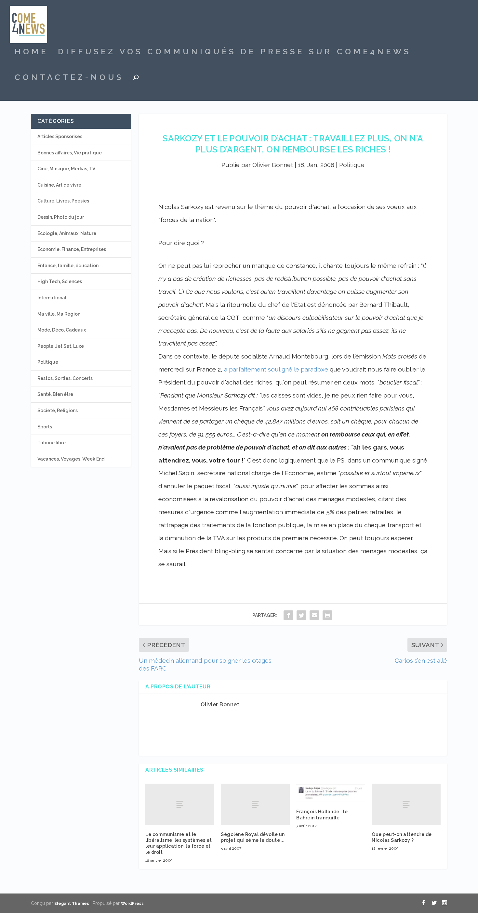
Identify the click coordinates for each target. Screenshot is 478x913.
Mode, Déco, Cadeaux (61, 330)
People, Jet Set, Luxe (60, 346)
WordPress (132, 903)
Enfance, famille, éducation (68, 265)
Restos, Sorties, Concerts (65, 378)
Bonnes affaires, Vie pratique (69, 152)
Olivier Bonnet (272, 164)
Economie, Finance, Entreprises (71, 249)
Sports (44, 426)
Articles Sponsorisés (59, 136)
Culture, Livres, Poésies (63, 200)
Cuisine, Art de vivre (59, 185)
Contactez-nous (69, 78)
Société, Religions (57, 410)
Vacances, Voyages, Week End (70, 459)
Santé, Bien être (55, 394)
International (51, 297)
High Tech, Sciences (59, 281)
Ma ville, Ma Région (58, 314)
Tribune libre (51, 442)
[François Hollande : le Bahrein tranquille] (330, 793)
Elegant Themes (71, 903)
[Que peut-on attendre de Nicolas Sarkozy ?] (406, 804)
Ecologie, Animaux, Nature (66, 233)
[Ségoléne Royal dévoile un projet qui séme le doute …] (255, 804)
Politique (352, 164)
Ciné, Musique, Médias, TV (66, 168)
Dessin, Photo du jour (60, 217)
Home (31, 52)
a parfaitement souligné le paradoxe (276, 369)
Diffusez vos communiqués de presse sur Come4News (234, 52)
